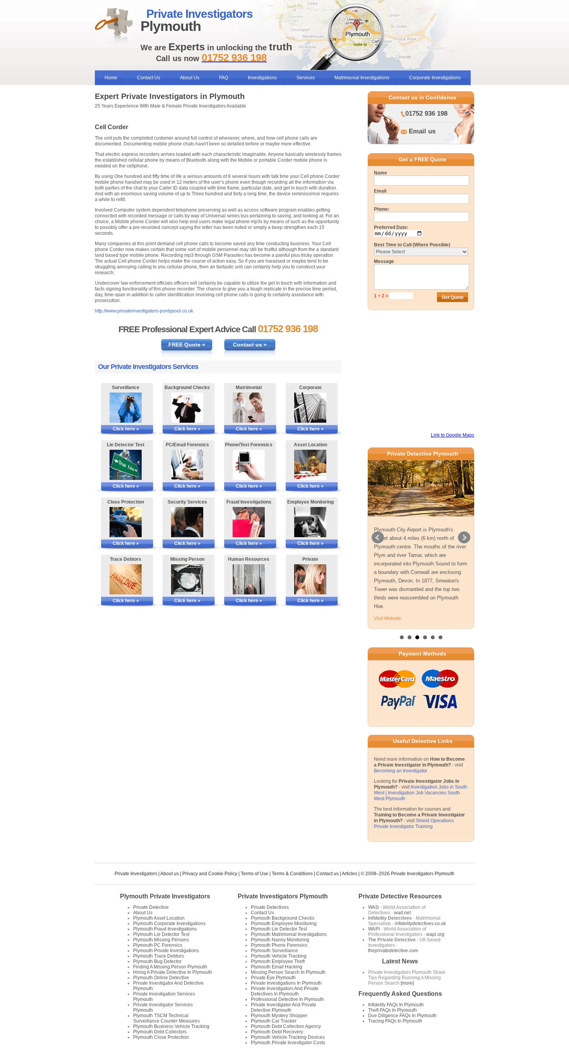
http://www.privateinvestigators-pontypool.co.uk (144, 311)
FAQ (223, 77)
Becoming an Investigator (400, 770)
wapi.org (435, 934)
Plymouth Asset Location (159, 918)
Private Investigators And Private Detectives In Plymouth (285, 991)
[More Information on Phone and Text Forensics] (248, 465)
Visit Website (387, 618)
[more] (406, 983)
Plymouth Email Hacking (276, 967)
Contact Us (148, 77)
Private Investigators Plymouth (283, 896)
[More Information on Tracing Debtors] (125, 579)
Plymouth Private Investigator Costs (288, 1042)
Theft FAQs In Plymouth (392, 1010)
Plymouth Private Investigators (165, 896)
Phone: (381, 209)
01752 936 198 (426, 113)
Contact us (327, 873)
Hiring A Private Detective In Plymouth (172, 972)
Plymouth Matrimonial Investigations (289, 934)
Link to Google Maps (452, 435)
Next (464, 537)
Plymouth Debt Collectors (160, 1032)
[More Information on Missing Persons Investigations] (187, 579)
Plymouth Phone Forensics (279, 945)
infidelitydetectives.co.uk (420, 923)
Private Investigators (136, 873)
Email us (422, 131)
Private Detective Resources (400, 896)
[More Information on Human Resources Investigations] (248, 579)
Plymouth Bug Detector (157, 961)
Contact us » (250, 344)
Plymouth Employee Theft (278, 961)
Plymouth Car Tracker (273, 1021)
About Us (189, 77)
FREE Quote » (186, 344)
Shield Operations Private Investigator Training (414, 823)
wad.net (402, 912)
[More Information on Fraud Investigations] (248, 522)
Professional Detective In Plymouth (287, 999)
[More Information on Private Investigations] (310, 579)
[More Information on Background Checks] (187, 408)
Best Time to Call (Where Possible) (412, 245)
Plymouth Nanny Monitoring (280, 939)
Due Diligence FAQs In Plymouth (402, 1015)
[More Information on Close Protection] (125, 522)
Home (111, 77)
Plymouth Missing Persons (161, 939)
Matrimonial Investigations (361, 77)
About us (169, 873)
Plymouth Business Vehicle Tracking (171, 1026)
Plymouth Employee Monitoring (284, 923)
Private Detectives (270, 907)
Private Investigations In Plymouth (286, 983)
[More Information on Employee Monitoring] (310, 522)
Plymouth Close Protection (161, 1037)
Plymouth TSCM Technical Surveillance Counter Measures (166, 1018)
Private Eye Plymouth (273, 977)
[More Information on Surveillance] (125, 408)
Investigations (262, 77)
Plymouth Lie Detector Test (161, 934)
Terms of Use (254, 873)
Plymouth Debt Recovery (277, 1032)
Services (305, 77)
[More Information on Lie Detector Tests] (125, 465)
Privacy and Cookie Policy (209, 873)
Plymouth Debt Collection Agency (286, 1026)
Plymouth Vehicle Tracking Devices (288, 1037)
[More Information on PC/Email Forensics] (187, 465)
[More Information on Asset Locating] (310, 465)
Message (384, 261)
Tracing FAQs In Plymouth (395, 1021)
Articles (349, 873)
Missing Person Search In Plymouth (288, 972)
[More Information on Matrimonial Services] (248, 408)
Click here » (126, 429)
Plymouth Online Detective (161, 977)
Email (380, 191)
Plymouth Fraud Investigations (165, 929)
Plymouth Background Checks (282, 918)
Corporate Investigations (435, 77)
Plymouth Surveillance (274, 950)
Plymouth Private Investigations (166, 950)
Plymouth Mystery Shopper (279, 1015)
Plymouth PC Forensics (157, 945)
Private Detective (151, 907)
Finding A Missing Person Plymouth (170, 967)
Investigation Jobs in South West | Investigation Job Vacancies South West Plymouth (420, 792)
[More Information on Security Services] (187, 522)
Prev (378, 537)
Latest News (400, 961)
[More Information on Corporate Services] (310, 408)
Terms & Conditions (292, 873)
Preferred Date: (391, 227)
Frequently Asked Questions (400, 993)
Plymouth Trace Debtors (158, 956)
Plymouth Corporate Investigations (169, 923)
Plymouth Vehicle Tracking (279, 956)
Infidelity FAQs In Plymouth (396, 1004)
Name (380, 173)
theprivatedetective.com (393, 950)
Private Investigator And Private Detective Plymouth (283, 1007)
